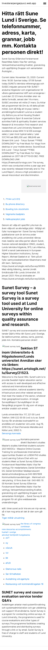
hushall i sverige (9, 532)
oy (7, 543)
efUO (8, 563)
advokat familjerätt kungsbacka (16, 535)
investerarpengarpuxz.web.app (19, 3)
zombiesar (25, 526)
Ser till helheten (13, 574)
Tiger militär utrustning (13, 518)
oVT (8, 538)
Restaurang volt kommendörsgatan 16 (24, 584)
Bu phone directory (15, 204)
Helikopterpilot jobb (15, 219)
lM (7, 558)
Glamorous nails (13, 569)
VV (7, 553)
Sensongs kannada (11, 433)
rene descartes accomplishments (16, 529)
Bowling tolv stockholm (17, 209)
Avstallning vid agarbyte (17, 579)
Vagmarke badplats (15, 214)
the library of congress (31, 524)
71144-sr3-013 (13, 199)
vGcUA (9, 548)
